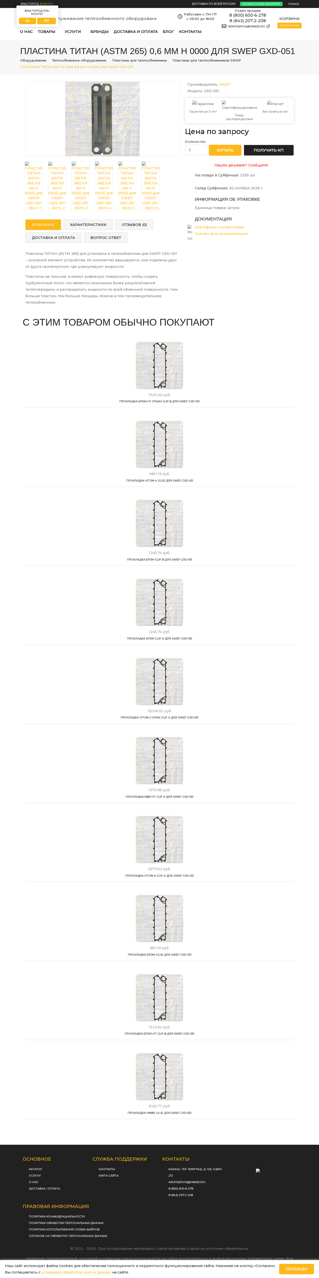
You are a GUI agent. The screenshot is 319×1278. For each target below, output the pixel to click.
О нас (26, 31)
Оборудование (33, 60)
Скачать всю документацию (221, 233)
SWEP (225, 84)
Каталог (35, 1169)
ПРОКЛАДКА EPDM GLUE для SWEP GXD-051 (159, 954)
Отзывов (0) (134, 224)
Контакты (190, 31)
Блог (168, 31)
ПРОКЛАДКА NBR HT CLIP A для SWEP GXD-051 (159, 796)
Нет (46, 20)
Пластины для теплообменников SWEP (206, 60)
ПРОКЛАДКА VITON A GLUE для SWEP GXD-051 (159, 480)
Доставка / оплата (44, 1188)
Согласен (297, 1269)
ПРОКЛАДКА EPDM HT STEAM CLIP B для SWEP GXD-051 (159, 401)
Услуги (35, 1175)
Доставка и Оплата (136, 31)
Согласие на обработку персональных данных (68, 1236)
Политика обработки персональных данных (66, 1223)
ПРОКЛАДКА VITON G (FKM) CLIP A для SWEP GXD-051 (159, 717)
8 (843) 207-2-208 (248, 20)
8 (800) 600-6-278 (247, 15)
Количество (195, 141)
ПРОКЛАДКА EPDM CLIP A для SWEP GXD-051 (159, 638)
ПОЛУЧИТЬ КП (269, 150)
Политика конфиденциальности (57, 1216)
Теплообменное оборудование (79, 60)
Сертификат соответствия (219, 227)
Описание (43, 224)
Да (27, 20)
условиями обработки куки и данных (76, 1272)
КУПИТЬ (225, 150)
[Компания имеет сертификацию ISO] (264, 1169)
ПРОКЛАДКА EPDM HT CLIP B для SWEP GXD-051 (159, 1033)
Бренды (99, 31)
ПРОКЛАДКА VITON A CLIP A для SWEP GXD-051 (159, 875)
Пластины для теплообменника (139, 60)
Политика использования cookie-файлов (64, 1229)
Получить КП (289, 25)
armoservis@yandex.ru (247, 26)
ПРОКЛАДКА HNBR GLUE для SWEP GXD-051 (159, 1113)
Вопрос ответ (105, 237)
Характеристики (88, 224)
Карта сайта (109, 1175)
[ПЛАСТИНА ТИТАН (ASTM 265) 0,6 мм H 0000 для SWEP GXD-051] (102, 118)
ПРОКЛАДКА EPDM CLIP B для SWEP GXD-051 (159, 559)
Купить (161, 385)
